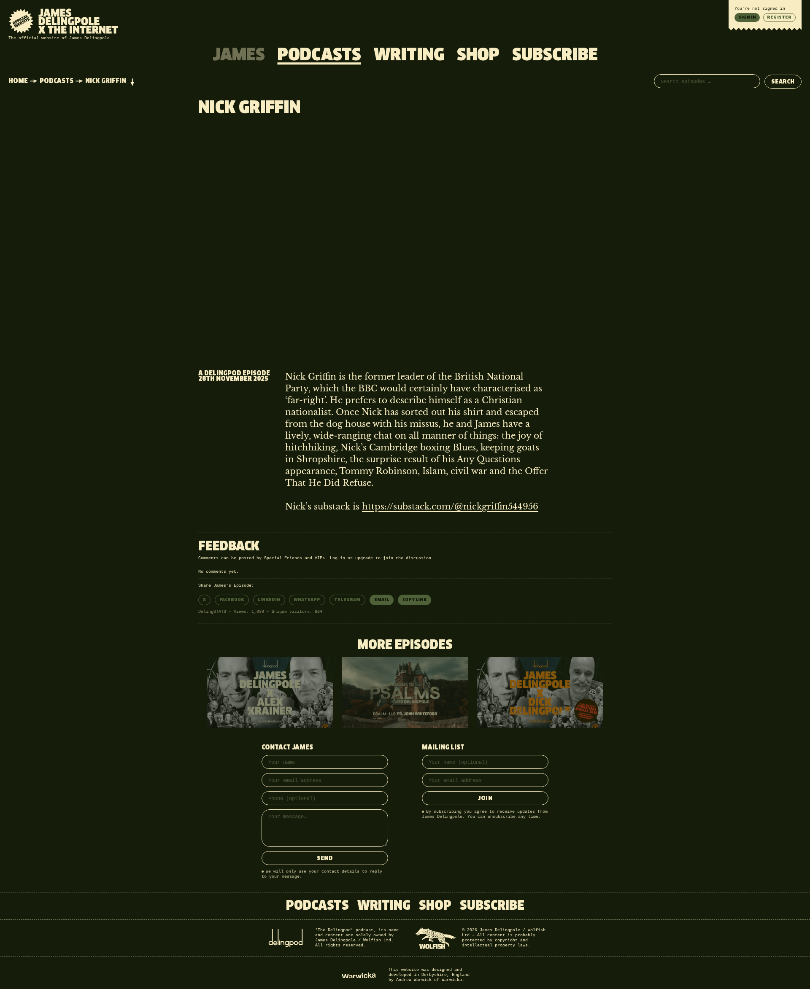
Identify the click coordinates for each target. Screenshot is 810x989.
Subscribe (555, 55)
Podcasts (319, 55)
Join (485, 798)
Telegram (347, 600)
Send (325, 858)
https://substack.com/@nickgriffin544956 (450, 506)
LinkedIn (269, 600)
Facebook (231, 600)
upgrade (364, 558)
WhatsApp (307, 600)
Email (381, 600)
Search (783, 82)
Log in (337, 558)
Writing (409, 55)
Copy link (414, 600)
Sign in (747, 17)
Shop (478, 55)
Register (779, 17)
